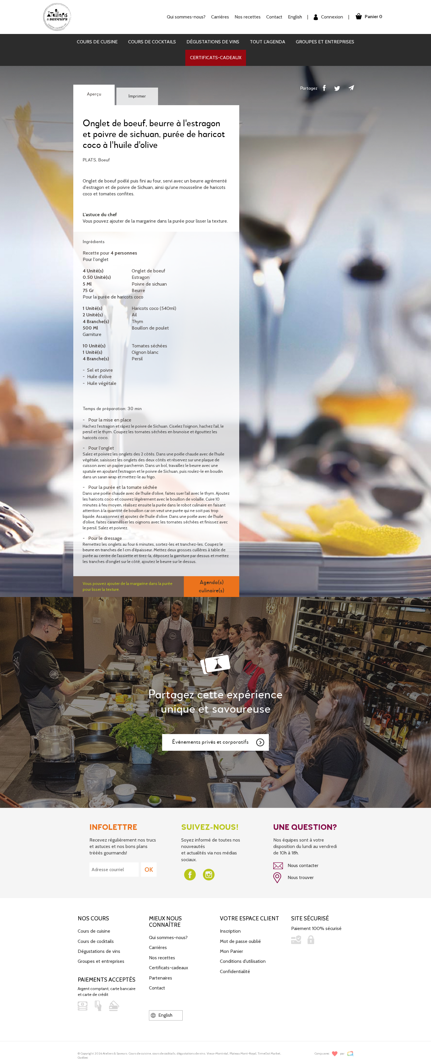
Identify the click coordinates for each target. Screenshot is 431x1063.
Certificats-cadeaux (215, 57)
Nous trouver (300, 877)
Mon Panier (231, 951)
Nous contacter (302, 865)
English (295, 17)
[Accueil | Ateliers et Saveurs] (59, 16)
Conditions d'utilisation (243, 961)
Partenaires (160, 978)
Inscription (230, 931)
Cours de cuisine (97, 42)
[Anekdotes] (350, 1054)
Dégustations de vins (212, 42)
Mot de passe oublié (240, 941)
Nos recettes (162, 957)
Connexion (331, 17)
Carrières (220, 17)
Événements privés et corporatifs (210, 742)
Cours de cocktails (152, 42)
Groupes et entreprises (325, 42)
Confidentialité (235, 971)
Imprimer (137, 96)
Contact (274, 17)
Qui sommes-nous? (168, 937)
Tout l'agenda (267, 42)
